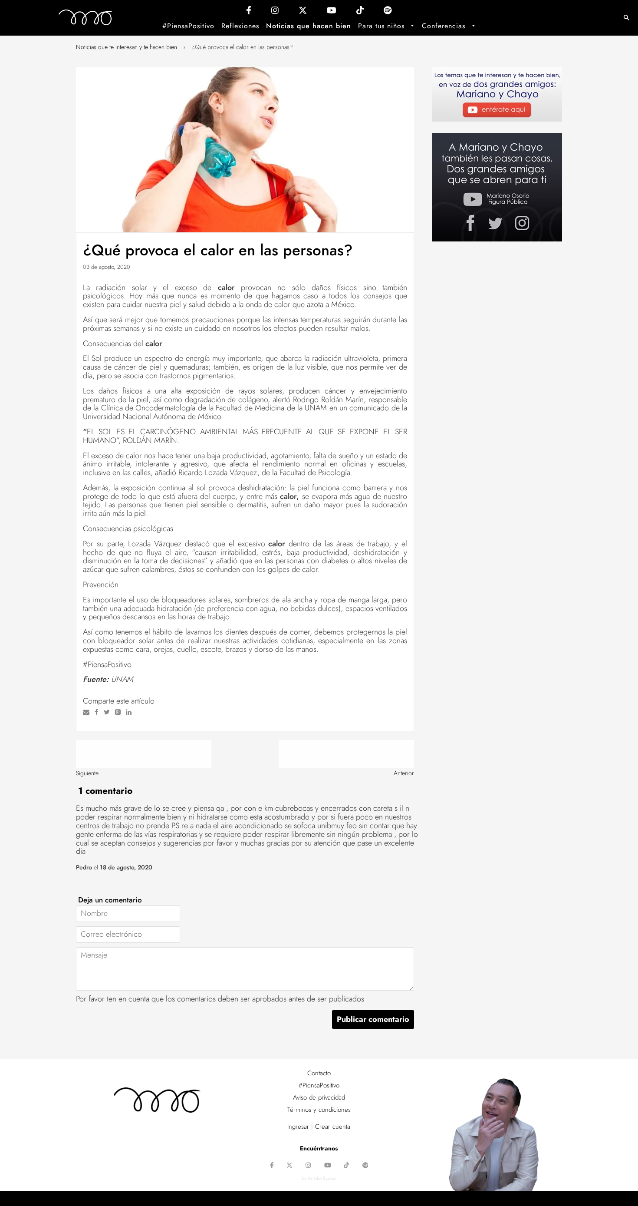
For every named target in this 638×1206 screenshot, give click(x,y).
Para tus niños (382, 26)
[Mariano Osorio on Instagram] (275, 12)
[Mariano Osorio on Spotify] (387, 12)
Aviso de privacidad (319, 1097)
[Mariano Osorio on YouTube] (331, 12)
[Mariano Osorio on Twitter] (302, 12)
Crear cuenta (332, 1126)
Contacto (319, 1073)
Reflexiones (240, 26)
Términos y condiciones (319, 1109)
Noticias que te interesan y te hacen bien (126, 47)
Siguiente (87, 773)
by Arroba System (319, 1178)
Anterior (404, 773)
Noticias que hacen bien (308, 26)
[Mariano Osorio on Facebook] (249, 12)
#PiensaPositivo (188, 26)
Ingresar (298, 1126)
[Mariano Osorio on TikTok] (360, 12)
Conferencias (445, 26)
